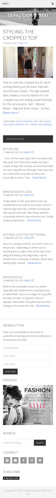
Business (27, 121)
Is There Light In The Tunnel (24, 234)
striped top (35, 124)
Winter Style (13, 277)
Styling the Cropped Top (20, 34)
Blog (19, 121)
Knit (35, 121)
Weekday (47, 124)
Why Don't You (28, 15)
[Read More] (39, 177)
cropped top (21, 124)
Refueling (11, 149)
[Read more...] (11, 112)
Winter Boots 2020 (17, 191)
